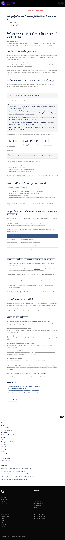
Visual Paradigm (5, 460)
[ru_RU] (38, 10)
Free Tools (3, 526)
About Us (3, 497)
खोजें (62, 416)
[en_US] (29, 10)
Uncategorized (5, 458)
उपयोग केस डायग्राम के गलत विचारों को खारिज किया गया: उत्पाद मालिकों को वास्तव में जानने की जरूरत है (18, 476)
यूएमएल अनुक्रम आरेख (29, 55)
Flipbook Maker (37, 495)
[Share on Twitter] (11, 26)
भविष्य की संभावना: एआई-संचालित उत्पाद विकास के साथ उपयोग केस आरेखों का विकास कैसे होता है (17, 468)
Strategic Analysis (6, 449)
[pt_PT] (37, 10)
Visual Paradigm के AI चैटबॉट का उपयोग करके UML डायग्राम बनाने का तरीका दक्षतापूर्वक (26, 392)
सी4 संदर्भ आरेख (19, 95)
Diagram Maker (37, 497)
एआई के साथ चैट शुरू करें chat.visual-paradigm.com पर (19, 378)
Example (3, 444)
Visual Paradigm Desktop (39, 518)
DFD (2, 439)
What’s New (4, 499)
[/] (59, 3)
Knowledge (3, 524)
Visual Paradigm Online (39, 514)
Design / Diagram (5, 516)
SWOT (29, 161)
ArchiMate (49, 145)
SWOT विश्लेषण (18, 156)
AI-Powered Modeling (12, 22)
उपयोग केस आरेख (37, 268)
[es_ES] (30, 10)
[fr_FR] (32, 10)
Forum (2, 518)
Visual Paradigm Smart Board (40, 516)
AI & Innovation (5, 427)
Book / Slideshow (5, 514)
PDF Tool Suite (37, 493)
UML (45, 145)
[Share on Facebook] (9, 26)
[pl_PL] (36, 10)
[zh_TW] (42, 10)
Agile (2, 425)
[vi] (40, 10)
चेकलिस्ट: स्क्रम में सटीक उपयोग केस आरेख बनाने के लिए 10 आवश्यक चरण (13, 471)
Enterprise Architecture (8, 442)
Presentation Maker (38, 503)
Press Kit (3, 501)
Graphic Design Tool (38, 499)
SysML (3, 451)
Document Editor (38, 501)
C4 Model (3, 437)
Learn (2, 520)
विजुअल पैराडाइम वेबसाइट (42, 373)
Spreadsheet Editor (38, 505)
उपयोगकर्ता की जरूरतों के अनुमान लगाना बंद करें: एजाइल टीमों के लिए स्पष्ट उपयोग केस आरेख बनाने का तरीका (19, 474)
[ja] (34, 10)
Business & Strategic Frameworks (10, 435)
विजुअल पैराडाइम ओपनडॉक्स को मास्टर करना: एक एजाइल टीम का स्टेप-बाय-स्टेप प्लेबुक (24, 386)
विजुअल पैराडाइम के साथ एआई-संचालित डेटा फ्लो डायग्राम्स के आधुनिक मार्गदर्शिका (24, 390)
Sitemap (3, 528)
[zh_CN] (41, 10)
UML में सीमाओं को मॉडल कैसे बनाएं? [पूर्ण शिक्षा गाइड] (18, 388)
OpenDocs (4, 446)
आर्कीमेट (34, 223)
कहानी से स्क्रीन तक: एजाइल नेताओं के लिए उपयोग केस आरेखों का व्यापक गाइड (14, 479)
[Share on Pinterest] (14, 26)
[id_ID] (33, 10)
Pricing (35, 507)
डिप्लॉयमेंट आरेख (27, 191)
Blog (2, 522)
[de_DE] (28, 10)
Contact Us (4, 503)
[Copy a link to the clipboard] (16, 26)
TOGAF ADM (4, 453)
